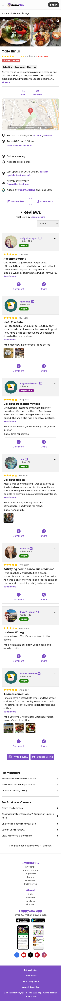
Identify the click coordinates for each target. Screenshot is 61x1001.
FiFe (21, 459)
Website (37, 95)
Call (23, 95)
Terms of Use (30, 975)
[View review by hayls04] (11, 552)
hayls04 (24, 548)
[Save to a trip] (51, 21)
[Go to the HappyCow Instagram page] (44, 955)
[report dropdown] (55, 238)
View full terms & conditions (17, 835)
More (5, 82)
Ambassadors (30, 870)
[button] (30, 111)
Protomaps (20, 127)
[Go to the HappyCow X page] (30, 955)
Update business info (19, 175)
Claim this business (18, 184)
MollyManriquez (28, 238)
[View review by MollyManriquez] (11, 242)
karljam (44, 171)
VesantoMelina (26, 190)
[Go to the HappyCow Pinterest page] (37, 955)
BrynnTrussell (27, 612)
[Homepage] (15, 5)
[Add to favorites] (57, 21)
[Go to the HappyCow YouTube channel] (23, 955)
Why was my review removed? (19, 778)
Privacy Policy (30, 970)
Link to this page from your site (19, 823)
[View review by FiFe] (11, 463)
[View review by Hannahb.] (11, 305)
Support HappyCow (31, 987)
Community (30, 863)
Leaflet (11, 127)
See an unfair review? (13, 829)
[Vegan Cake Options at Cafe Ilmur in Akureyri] (20, 353)
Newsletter (30, 880)
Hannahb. (24, 301)
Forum (30, 877)
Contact (30, 897)
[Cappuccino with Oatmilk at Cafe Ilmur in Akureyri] (8, 353)
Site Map (30, 904)
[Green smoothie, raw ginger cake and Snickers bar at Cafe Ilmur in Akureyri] (8, 518)
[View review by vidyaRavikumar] (11, 387)
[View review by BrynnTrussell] (11, 616)
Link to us (30, 901)
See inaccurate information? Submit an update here (28, 815)
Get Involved (30, 884)
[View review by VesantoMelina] (11, 677)
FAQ (30, 894)
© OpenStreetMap (33, 127)
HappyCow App (30, 911)
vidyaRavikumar (28, 383)
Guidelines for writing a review (18, 784)
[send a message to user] (40, 238)
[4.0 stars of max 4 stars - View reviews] (7, 56)
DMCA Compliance (30, 981)
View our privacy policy (14, 790)
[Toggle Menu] (3, 5)
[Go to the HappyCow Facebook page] (16, 955)
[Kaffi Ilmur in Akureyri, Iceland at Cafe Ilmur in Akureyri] (8, 728)
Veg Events (30, 873)
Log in (53, 4)
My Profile (30, 866)
